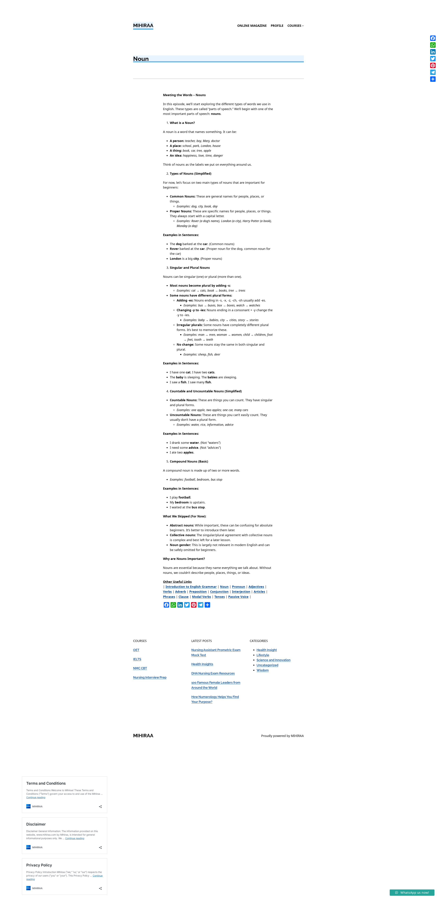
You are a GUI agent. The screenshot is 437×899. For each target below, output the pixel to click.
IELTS (137, 659)
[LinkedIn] (432, 51)
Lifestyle (263, 655)
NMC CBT (140, 668)
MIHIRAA (143, 25)
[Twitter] (432, 58)
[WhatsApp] (432, 45)
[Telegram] (432, 72)
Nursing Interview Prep (149, 677)
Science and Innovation (274, 660)
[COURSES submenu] (303, 26)
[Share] (432, 79)
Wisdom (263, 670)
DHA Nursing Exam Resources (213, 673)
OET (136, 650)
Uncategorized (267, 665)
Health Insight (267, 650)
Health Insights (202, 664)
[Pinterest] (432, 65)
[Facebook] (432, 38)
